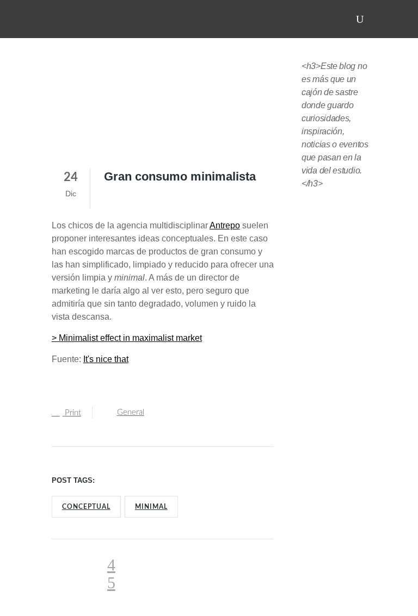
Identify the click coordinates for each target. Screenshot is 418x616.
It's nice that (105, 359)
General (130, 412)
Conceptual (86, 506)
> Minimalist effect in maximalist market (127, 338)
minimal (151, 506)
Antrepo (225, 225)
